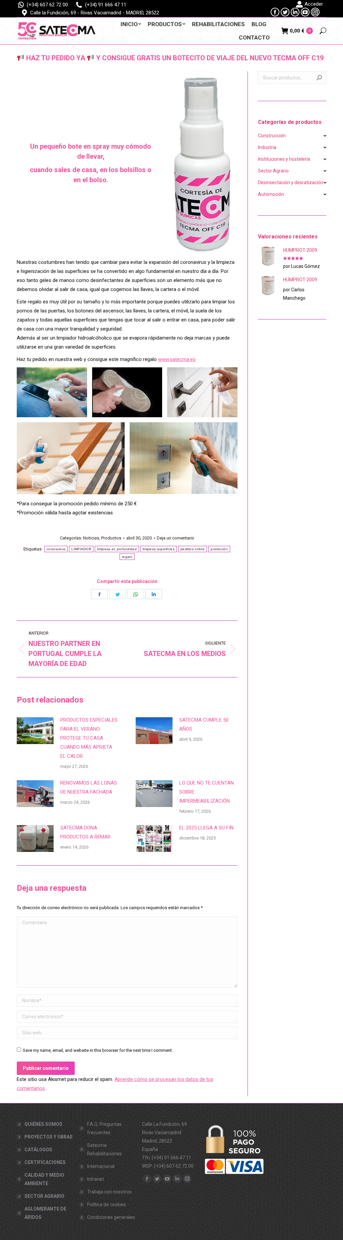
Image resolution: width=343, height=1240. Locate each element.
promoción (219, 549)
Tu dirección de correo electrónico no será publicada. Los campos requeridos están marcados (110, 907)
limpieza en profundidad (117, 549)
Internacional (101, 1166)
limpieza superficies (159, 549)
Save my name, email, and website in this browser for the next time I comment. (98, 1050)
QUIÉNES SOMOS (43, 1124)
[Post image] (35, 730)
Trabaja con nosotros (109, 1191)
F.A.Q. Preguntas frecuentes (104, 1128)
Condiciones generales (111, 1217)
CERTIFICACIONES (45, 1162)
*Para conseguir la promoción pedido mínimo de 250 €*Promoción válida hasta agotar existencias (77, 508)
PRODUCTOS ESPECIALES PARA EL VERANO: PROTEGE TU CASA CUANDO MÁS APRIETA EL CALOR (89, 738)
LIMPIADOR (81, 549)
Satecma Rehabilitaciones (104, 1149)
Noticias (91, 537)
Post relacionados (50, 700)
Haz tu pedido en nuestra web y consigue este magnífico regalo (106, 359)
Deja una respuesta (51, 888)
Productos (111, 537)
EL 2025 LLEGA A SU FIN (206, 828)
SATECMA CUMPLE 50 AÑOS (203, 724)
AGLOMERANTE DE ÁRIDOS (45, 1213)
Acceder (313, 4)
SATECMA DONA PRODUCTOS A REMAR (85, 832)
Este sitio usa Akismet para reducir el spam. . (115, 1083)
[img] (20, 57)
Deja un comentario (175, 537)
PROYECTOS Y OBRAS (48, 1137)
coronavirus (56, 549)
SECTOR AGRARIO (44, 1196)
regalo (127, 557)
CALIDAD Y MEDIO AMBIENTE (44, 1179)
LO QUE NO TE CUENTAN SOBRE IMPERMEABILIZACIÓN (206, 792)
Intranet (95, 1179)
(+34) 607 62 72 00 (47, 5)
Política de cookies (106, 1204)
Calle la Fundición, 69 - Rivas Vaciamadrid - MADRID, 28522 (94, 13)
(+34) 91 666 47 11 (105, 5)
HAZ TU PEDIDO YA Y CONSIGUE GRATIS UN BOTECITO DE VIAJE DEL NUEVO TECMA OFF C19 (174, 58)
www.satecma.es (177, 359)
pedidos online (193, 549)
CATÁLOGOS (38, 1149)
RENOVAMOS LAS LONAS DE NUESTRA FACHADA (88, 787)
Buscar (319, 77)
